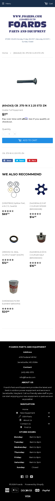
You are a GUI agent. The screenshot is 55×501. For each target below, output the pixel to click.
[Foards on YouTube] (31, 477)
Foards (19, 484)
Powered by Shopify (34, 484)
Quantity (6, 129)
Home (5, 53)
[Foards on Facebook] (22, 477)
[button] (8, 211)
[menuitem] (27, 409)
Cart (51, 3)
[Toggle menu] (49, 412)
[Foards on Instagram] (26, 477)
